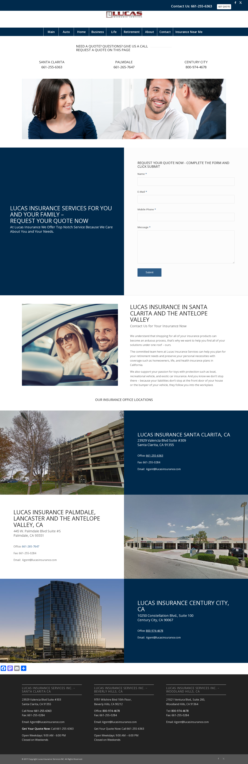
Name (142, 173)
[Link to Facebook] (235, 2)
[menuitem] (51, 32)
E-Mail (142, 191)
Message (143, 227)
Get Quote (224, 6)
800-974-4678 (196, 67)
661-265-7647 (124, 67)
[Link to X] (240, 2)
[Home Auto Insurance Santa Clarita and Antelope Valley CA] (124, 19)
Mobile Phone (146, 209)
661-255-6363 (51, 67)
